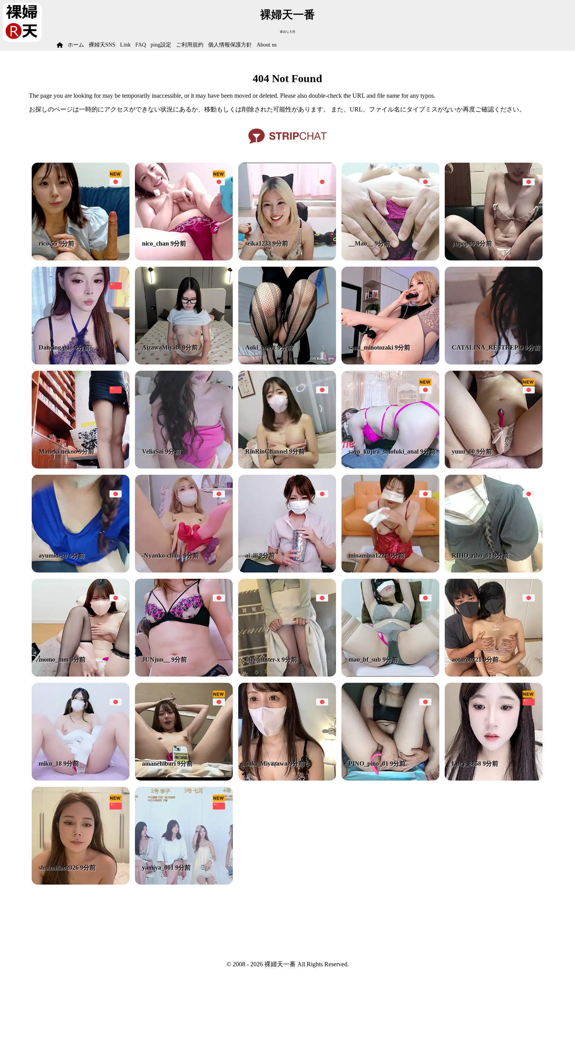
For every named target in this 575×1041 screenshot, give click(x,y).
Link (125, 45)
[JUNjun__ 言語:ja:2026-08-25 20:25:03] (184, 674)
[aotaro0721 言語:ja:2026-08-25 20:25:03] (493, 674)
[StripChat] (287, 146)
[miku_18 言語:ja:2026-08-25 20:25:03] (80, 778)
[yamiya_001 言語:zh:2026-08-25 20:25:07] (184, 882)
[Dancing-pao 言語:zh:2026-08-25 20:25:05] (80, 362)
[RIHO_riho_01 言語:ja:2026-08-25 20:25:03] (493, 570)
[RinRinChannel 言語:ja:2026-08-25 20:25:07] (287, 466)
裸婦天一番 (287, 15)
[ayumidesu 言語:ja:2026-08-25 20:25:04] (80, 570)
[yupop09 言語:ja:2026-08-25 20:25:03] (493, 258)
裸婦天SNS (102, 45)
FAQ (140, 45)
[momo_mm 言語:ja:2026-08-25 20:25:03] (80, 674)
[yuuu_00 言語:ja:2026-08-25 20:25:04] (493, 466)
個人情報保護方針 (230, 45)
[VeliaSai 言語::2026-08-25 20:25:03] (184, 466)
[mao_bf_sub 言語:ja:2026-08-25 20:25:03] (390, 674)
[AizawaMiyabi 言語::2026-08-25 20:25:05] (184, 362)
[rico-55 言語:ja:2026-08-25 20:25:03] (80, 258)
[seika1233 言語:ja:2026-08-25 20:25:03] (287, 258)
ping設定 (161, 45)
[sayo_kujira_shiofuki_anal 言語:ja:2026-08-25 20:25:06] (390, 466)
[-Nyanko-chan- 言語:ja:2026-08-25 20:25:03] (184, 570)
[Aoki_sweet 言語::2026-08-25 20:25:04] (287, 362)
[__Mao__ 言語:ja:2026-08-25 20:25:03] (390, 258)
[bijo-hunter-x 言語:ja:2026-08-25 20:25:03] (287, 674)
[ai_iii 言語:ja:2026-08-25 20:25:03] (287, 570)
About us (267, 45)
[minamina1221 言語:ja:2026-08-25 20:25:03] (390, 570)
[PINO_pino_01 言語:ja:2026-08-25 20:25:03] (390, 778)
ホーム (76, 45)
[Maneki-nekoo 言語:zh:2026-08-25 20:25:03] (80, 466)
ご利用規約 (189, 45)
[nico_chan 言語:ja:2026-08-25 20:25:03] (184, 258)
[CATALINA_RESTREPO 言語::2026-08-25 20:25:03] (493, 362)
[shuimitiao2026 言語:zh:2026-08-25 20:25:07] (80, 882)
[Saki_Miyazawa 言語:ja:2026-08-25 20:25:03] (287, 778)
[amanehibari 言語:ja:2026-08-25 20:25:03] (184, 778)
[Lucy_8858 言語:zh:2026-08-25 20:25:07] (493, 778)
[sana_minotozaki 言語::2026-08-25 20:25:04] (390, 362)
